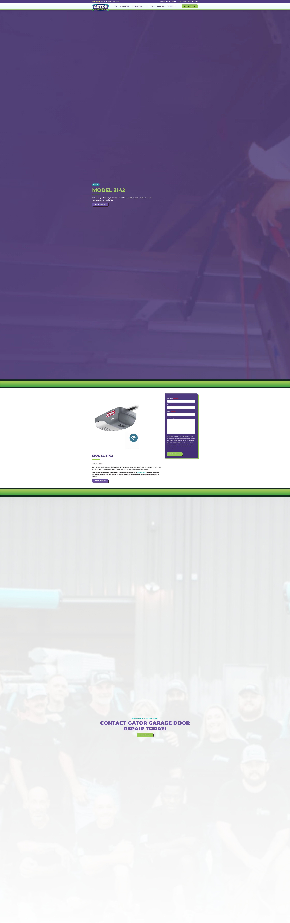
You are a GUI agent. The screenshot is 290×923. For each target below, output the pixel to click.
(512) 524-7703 (141, 472)
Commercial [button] (137, 6)
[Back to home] (100, 6)
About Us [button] (160, 6)
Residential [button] (124, 6)
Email (171, 411)
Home (116, 6)
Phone (171, 405)
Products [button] (149, 6)
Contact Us (172, 6)
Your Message (171, 418)
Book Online (189, 6)
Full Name (172, 398)
